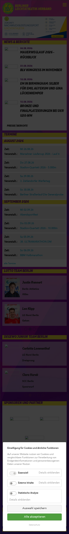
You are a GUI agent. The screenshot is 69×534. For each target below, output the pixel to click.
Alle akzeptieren (34, 516)
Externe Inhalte (26, 483)
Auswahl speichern (34, 508)
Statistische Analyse (28, 493)
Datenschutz (34, 525)
